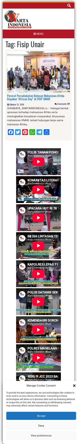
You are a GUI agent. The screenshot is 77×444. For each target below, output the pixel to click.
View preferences (41, 435)
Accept (41, 416)
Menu (40, 33)
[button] (74, 385)
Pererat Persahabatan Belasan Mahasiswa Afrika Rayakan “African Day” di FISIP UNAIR (35, 97)
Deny (41, 425)
